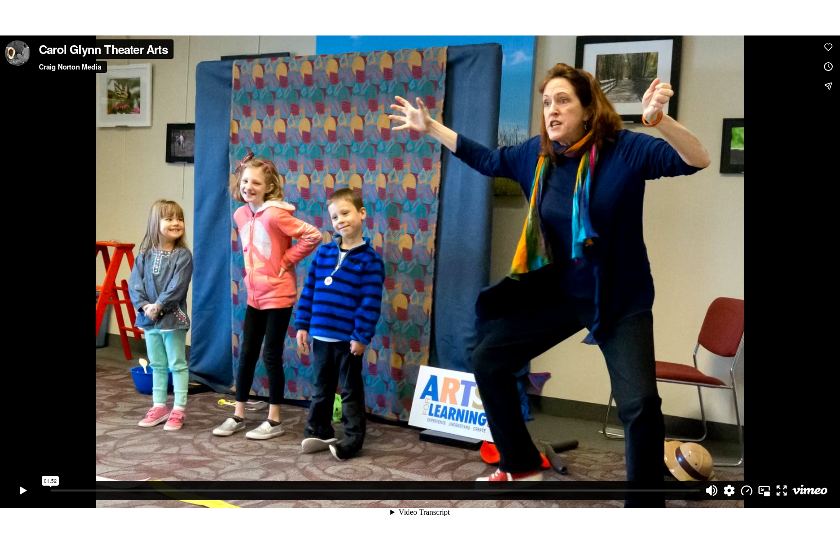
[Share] (828, 86)
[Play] (23, 490)
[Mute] (711, 490)
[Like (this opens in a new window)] (828, 47)
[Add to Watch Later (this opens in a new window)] (828, 66)
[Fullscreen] (781, 490)
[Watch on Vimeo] (809, 490)
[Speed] (746, 490)
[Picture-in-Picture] (764, 490)
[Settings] (729, 490)
